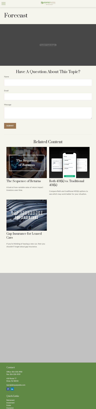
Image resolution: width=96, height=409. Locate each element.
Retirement (10, 400)
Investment (10, 403)
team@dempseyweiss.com (15, 385)
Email (6, 91)
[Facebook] (8, 389)
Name (6, 77)
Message (7, 105)
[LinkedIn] (12, 389)
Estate (8, 405)
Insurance (9, 408)
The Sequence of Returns (23, 181)
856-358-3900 (17, 372)
